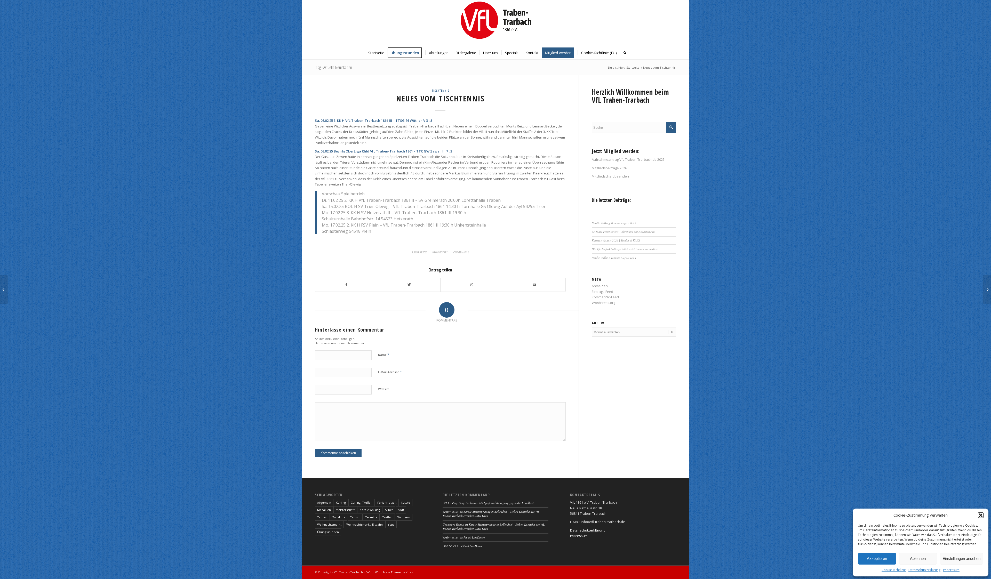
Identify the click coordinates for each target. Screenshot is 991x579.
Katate (405, 502)
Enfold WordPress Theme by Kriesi (389, 572)
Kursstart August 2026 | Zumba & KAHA (616, 240)
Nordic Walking (369, 510)
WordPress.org (603, 302)
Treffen (387, 517)
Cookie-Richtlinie (894, 570)
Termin (355, 517)
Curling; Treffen (361, 502)
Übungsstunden (328, 532)
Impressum (951, 570)
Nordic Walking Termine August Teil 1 (614, 258)
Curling (341, 502)
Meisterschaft (345, 510)
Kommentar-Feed (605, 297)
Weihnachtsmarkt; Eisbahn (364, 524)
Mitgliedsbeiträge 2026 (609, 168)
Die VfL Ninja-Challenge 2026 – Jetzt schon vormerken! (625, 249)
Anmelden (600, 286)
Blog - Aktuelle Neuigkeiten (333, 67)
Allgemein (324, 502)
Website (383, 389)
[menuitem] (376, 52)
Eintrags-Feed (602, 291)
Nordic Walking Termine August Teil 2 (614, 223)
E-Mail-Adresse (390, 371)
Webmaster (463, 252)
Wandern (403, 517)
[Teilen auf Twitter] (409, 284)
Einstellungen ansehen (961, 558)
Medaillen (324, 510)
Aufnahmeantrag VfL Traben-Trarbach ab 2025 (628, 159)
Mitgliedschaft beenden (610, 176)
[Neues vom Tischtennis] (4, 289)
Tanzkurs (338, 517)
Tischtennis (440, 91)
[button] (980, 515)
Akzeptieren (877, 558)
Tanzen (322, 517)
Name (383, 354)
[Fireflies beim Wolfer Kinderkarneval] (987, 289)
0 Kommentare (440, 252)
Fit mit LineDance (474, 537)
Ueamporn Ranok (453, 524)
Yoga (391, 524)
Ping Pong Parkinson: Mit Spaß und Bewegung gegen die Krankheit (492, 503)
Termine (371, 517)
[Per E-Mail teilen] (534, 284)
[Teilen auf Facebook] (346, 284)
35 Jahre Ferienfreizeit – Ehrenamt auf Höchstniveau (623, 232)
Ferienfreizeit (386, 502)
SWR (401, 510)
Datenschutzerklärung (924, 570)
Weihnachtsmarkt (329, 524)
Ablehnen (918, 558)
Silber (389, 510)
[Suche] (623, 52)
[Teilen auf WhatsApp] (472, 284)
